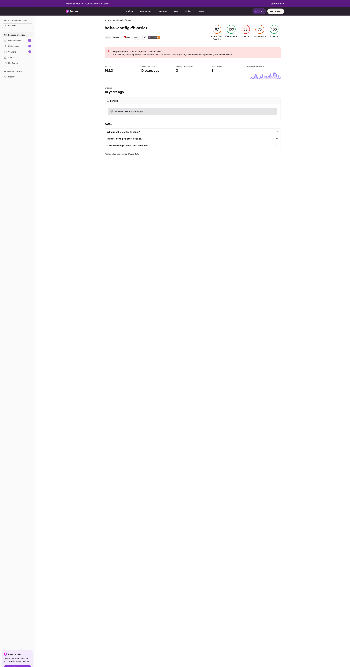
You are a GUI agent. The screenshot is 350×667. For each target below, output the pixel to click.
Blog (176, 11)
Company (162, 11)
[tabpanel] (192, 111)
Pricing (188, 11)
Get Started (275, 11)
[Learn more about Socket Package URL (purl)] (144, 37)
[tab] (112, 101)
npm (107, 20)
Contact (202, 11)
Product (129, 11)
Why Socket (145, 11)
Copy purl (137, 37)
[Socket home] (72, 11)
